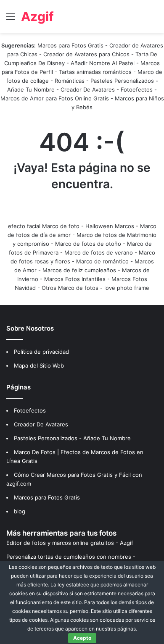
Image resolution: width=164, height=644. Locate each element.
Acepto (82, 638)
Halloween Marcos (109, 226)
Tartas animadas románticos (96, 71)
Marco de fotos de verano (98, 252)
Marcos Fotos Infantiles (75, 279)
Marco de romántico (102, 261)
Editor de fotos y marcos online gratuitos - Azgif (69, 542)
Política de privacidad (41, 351)
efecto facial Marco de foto (43, 226)
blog (19, 511)
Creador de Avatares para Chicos (86, 54)
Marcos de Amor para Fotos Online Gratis (54, 98)
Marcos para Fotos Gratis (70, 45)
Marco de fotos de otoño (88, 243)
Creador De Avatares (88, 89)
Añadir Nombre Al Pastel (103, 63)
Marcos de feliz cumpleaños (79, 270)
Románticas (70, 80)
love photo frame (126, 287)
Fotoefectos (137, 89)
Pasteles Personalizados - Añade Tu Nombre (72, 438)
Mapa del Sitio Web (39, 365)
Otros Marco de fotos (71, 287)
